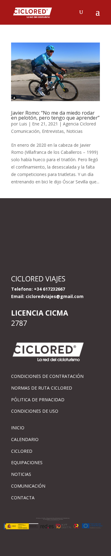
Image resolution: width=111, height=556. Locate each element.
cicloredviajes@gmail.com (55, 296)
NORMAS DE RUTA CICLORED (41, 388)
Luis (23, 124)
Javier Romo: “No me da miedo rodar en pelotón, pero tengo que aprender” (55, 115)
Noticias (74, 131)
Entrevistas (53, 131)
